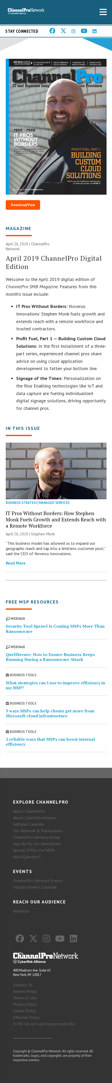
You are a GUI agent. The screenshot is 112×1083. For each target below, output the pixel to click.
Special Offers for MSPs (34, 850)
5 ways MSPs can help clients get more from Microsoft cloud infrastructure (50, 713)
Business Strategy (22, 503)
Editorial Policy (26, 1017)
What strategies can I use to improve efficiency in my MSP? (55, 685)
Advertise (21, 911)
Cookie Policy (24, 1010)
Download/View (23, 205)
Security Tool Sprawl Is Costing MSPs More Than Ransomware (55, 628)
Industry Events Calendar (35, 887)
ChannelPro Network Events (38, 880)
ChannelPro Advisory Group (36, 837)
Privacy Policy (24, 1004)
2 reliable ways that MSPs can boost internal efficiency (50, 741)
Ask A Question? (27, 856)
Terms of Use (24, 997)
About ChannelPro (29, 811)
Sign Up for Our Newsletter (37, 843)
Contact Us (23, 984)
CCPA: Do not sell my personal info (44, 1023)
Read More (16, 563)
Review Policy (25, 991)
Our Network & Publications (38, 830)
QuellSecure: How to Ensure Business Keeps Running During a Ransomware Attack (50, 657)
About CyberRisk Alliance (34, 817)
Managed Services (54, 503)
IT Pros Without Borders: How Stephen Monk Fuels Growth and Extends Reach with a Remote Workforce (56, 519)
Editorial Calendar (28, 824)
